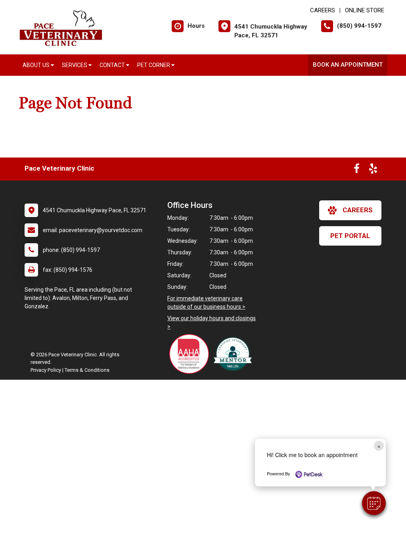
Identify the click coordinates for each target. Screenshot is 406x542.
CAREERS (322, 10)
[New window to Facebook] (357, 170)
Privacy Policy (46, 370)
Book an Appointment (348, 64)
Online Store (364, 10)
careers (358, 210)
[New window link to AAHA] (191, 354)
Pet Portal (350, 236)
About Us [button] (37, 65)
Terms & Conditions (87, 370)
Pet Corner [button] (154, 65)
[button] (374, 503)
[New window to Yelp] (373, 170)
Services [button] (75, 65)
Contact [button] (113, 65)
